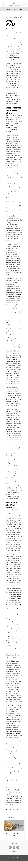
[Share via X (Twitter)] (10, 809)
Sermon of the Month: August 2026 (13, 835)
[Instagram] (10, 847)
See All (20, 817)
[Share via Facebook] (6, 809)
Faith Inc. (14, 858)
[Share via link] (17, 809)
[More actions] (21, 17)
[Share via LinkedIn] (13, 809)
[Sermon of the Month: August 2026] (14, 825)
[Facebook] (14, 847)
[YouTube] (17, 847)
